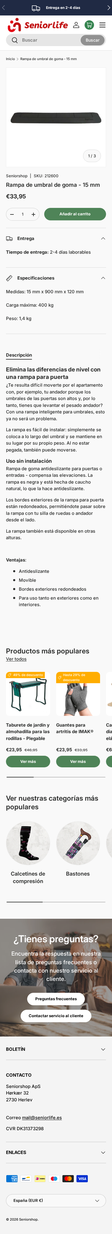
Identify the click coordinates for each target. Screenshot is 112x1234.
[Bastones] (78, 843)
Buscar (92, 40)
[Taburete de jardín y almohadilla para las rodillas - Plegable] (28, 694)
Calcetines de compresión (28, 877)
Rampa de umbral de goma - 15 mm (48, 59)
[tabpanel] (56, 487)
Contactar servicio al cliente (56, 1015)
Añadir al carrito (74, 213)
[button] (89, 25)
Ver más (28, 761)
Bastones (78, 874)
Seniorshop (16, 175)
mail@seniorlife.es (42, 1117)
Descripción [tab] (19, 355)
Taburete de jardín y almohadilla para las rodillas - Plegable (28, 731)
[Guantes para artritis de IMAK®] (78, 694)
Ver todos (16, 659)
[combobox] (56, 40)
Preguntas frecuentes (56, 998)
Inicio (10, 59)
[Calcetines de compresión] (28, 843)
